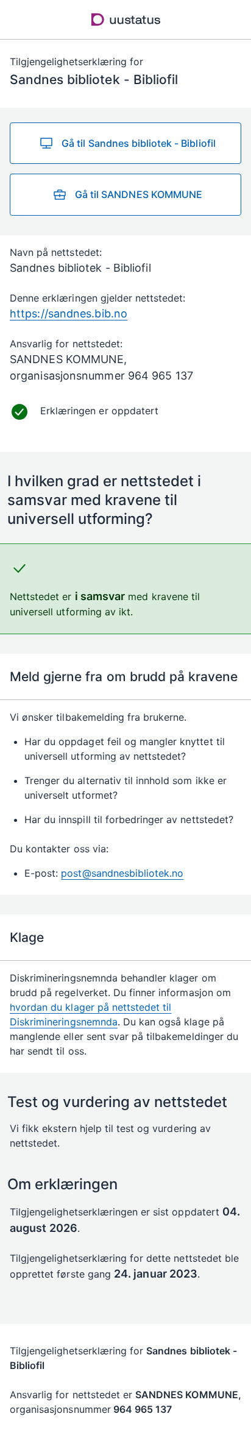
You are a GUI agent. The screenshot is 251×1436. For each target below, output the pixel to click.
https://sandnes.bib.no (68, 313)
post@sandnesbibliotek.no (122, 873)
